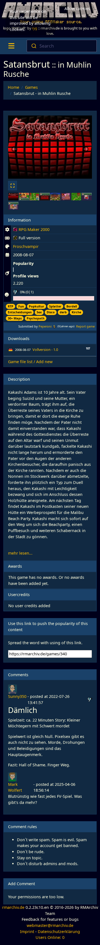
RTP (10, 306)
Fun (21, 306)
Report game (85, 326)
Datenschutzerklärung (59, 931)
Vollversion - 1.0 (45, 349)
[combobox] (62, 46)
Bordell (71, 306)
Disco (51, 312)
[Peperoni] (54, 326)
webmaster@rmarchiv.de (50, 925)
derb (63, 312)
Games (31, 87)
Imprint (27, 931)
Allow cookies (77, 8)
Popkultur (36, 306)
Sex (39, 312)
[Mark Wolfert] (12, 776)
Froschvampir (26, 246)
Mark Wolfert (15, 787)
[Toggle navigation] (11, 46)
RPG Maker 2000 (31, 230)
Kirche (76, 312)
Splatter (55, 306)
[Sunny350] (12, 688)
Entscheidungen (20, 312)
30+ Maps (15, 318)
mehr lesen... (20, 553)
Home (13, 87)
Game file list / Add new (30, 361)
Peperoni (45, 326)
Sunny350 (17, 696)
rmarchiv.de (13, 907)
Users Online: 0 (50, 937)
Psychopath (35, 318)
